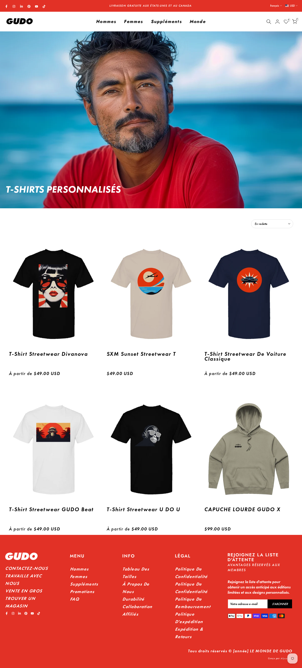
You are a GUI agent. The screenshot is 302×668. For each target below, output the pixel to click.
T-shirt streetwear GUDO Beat (51, 509)
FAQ (74, 599)
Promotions (82, 591)
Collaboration (137, 606)
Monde (198, 21)
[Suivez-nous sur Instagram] (14, 6)
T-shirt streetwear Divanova (48, 354)
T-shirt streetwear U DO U (143, 509)
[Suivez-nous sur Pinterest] (29, 6)
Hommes (106, 21)
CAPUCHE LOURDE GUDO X (242, 509)
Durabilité (133, 599)
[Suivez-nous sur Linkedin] (21, 6)
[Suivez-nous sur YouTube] (36, 6)
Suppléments (166, 21)
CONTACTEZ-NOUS (26, 568)
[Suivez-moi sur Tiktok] (44, 6)
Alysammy (286, 658)
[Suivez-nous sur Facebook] (6, 6)
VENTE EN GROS (23, 591)
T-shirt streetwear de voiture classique (245, 356)
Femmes (133, 21)
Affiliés (130, 614)
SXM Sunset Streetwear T (141, 354)
